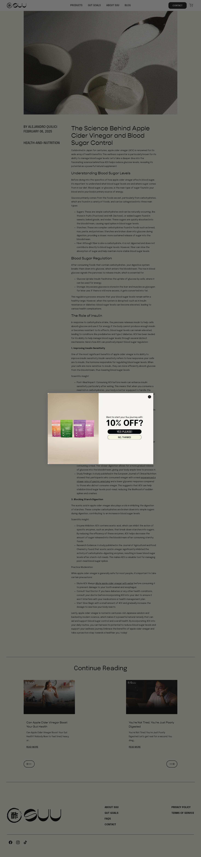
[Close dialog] (149, 397)
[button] (124, 431)
